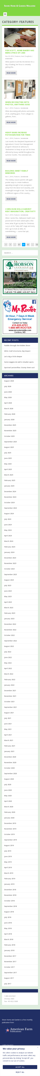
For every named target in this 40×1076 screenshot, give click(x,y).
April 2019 (8, 867)
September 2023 (10, 574)
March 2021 (8, 740)
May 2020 (8, 796)
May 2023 (8, 596)
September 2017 (10, 972)
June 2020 (8, 790)
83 (28, 244)
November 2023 (10, 563)
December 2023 (10, 558)
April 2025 (8, 469)
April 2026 (8, 403)
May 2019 (8, 862)
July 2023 (7, 585)
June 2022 (8, 657)
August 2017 (9, 978)
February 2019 (9, 879)
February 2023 (9, 613)
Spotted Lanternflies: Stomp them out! (19, 367)
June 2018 (8, 923)
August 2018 (9, 912)
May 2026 (8, 397)
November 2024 (10, 497)
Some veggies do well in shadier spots (19, 362)
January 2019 (9, 884)
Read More (11, 73)
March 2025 (8, 475)
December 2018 (10, 890)
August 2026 (9, 381)
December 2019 (10, 823)
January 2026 (9, 419)
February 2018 (9, 945)
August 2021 (9, 713)
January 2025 (9, 486)
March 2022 (8, 674)
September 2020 (10, 773)
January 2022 (9, 685)
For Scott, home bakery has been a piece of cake (19, 51)
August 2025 (9, 447)
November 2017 (10, 961)
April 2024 (8, 536)
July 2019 (7, 851)
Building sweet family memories (16, 172)
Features (17, 56)
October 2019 (9, 834)
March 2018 (8, 939)
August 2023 (9, 580)
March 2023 (8, 608)
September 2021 (10, 707)
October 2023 (9, 569)
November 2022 (10, 630)
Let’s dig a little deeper (13, 356)
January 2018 (9, 950)
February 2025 (9, 480)
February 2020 (9, 812)
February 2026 (9, 414)
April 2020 (8, 801)
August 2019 (9, 845)
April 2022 (8, 668)
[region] (20, 1060)
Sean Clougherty (26, 56)
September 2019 (10, 840)
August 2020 (9, 779)
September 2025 (10, 442)
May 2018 (8, 928)
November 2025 (10, 430)
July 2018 (7, 917)
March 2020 (8, 807)
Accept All (20, 1067)
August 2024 (9, 513)
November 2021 (10, 696)
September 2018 (10, 906)
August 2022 (9, 646)
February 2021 (9, 746)
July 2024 (7, 519)
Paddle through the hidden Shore (17, 345)
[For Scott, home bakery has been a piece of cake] (20, 37)
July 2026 (7, 386)
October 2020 (9, 768)
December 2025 (10, 425)
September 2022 (10, 641)
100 (37, 244)
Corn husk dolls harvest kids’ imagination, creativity (20, 210)
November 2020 (10, 762)
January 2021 (9, 751)
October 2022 (9, 635)
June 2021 (8, 724)
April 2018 (8, 934)
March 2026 (8, 408)
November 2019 (10, 829)
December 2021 (10, 690)
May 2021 (8, 729)
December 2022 (10, 624)
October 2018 (9, 901)
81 (19, 244)
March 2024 (8, 541)
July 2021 (7, 718)
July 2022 (7, 652)
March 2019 (8, 873)
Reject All (20, 1072)
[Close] (37, 1047)
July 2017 (7, 984)
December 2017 (10, 956)
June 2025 (8, 458)
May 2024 (8, 530)
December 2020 (10, 757)
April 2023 (8, 602)
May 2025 (8, 464)
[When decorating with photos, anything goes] (20, 89)
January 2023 (9, 619)
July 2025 (7, 453)
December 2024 (10, 491)
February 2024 (9, 547)
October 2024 (9, 502)
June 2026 (8, 392)
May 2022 (8, 663)
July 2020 (7, 784)
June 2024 (8, 525)
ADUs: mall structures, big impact (17, 351)
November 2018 (10, 895)
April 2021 (8, 735)
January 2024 (9, 552)
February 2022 (9, 679)
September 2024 (10, 508)
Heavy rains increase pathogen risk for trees (17, 133)
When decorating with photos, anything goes (17, 103)
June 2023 (8, 591)
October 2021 (9, 701)
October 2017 (9, 967)
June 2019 (8, 856)
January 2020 (9, 818)
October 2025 (9, 436)
